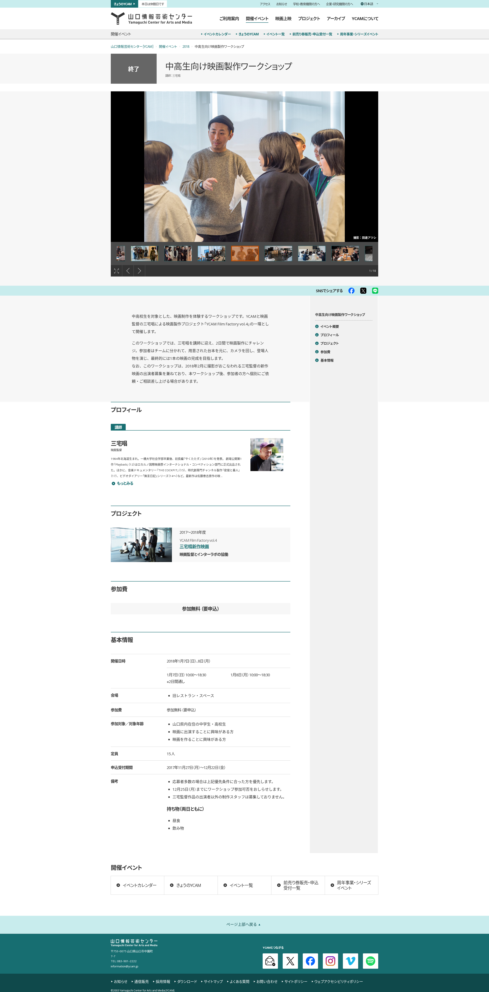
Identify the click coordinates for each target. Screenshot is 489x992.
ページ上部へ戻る (241, 924)
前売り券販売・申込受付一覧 (312, 34)
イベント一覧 (275, 34)
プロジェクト (309, 18)
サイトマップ (213, 981)
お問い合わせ (267, 981)
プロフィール (330, 334)
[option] (244, 166)
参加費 (325, 351)
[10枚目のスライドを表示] (211, 253)
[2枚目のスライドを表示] (278, 253)
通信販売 (141, 981)
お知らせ (281, 3)
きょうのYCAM (123, 4)
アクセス (265, 3)
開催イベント (257, 18)
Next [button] (139, 271)
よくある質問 (239, 981)
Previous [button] (128, 271)
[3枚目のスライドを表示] (312, 253)
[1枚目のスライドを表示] (245, 253)
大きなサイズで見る (116, 271)
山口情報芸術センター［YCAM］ (132, 46)
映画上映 (283, 18)
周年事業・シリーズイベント (359, 34)
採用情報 (163, 981)
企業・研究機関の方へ (339, 3)
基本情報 (327, 360)
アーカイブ (336, 18)
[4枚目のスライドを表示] (345, 253)
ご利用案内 (229, 18)
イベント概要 (330, 326)
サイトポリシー (296, 981)
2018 (185, 46)
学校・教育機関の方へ (306, 3)
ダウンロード (187, 981)
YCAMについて (365, 18)
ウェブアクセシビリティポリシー (338, 981)
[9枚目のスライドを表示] (178, 253)
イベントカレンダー (217, 34)
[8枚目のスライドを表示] (145, 253)
